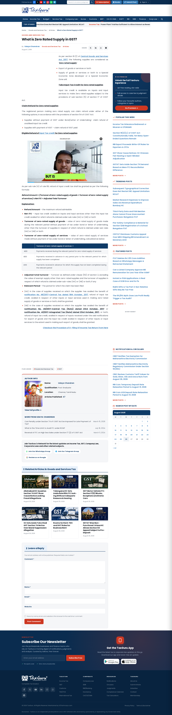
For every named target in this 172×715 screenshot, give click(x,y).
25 (121, 439)
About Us (133, 681)
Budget (46, 19)
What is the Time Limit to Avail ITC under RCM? (45, 428)
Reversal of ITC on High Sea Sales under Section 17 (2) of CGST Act (54, 432)
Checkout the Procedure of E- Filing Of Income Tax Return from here (75, 327)
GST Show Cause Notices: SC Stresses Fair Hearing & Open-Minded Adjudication (130, 156)
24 (115, 439)
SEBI (134, 19)
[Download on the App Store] (129, 661)
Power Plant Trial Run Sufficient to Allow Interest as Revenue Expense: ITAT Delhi (96, 24)
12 (126, 430)
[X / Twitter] (37, 2)
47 (64, 397)
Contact (133, 692)
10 (115, 430)
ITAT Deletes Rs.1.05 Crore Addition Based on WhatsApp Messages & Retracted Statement (129, 261)
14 (137, 430)
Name (27, 587)
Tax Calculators (112, 695)
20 (131, 435)
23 (147, 435)
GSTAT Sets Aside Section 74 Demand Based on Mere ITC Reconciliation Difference (130, 167)
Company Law (71, 19)
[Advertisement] (39, 78)
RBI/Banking (87, 688)
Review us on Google (37, 457)
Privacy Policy (129, 706)
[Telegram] (54, 2)
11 (120, 430)
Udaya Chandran (32, 46)
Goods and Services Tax (37, 30)
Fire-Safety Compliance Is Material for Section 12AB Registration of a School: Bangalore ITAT (130, 226)
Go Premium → (131, 108)
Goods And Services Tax (44, 369)
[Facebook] (34, 2)
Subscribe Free (75, 658)
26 (126, 439)
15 (142, 430)
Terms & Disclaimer (143, 706)
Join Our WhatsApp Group (39, 451)
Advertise (134, 688)
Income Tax (35, 19)
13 (131, 430)
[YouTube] (41, 2)
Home (25, 19)
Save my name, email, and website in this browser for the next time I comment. (55, 616)
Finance (142, 19)
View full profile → (33, 410)
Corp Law (153, 19)
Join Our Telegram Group (68, 451)
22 (142, 435)
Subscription (104, 2)
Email (27, 597)
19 (126, 435)
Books (117, 2)
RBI (128, 19)
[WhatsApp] (51, 2)
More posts (118, 175)
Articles (52, 30)
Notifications (111, 681)
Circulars (110, 685)
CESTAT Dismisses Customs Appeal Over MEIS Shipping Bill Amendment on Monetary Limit (131, 237)
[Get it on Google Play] (112, 661)
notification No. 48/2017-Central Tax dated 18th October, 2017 (56, 294)
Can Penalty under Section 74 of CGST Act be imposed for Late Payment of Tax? (58, 422)
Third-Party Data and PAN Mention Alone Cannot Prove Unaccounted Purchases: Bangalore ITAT (129, 214)
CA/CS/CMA (87, 695)
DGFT (121, 19)
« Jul (114, 448)
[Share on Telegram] (106, 48)
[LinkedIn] (44, 2)
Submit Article (135, 685)
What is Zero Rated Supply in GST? (49, 39)
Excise (83, 19)
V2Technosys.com (65, 705)
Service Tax (57, 19)
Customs (93, 19)
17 (115, 435)
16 (147, 430)
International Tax (65, 695)
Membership (135, 695)
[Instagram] (47, 2)
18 (121, 435)
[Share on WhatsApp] (101, 48)
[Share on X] (90, 48)
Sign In (144, 2)
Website (28, 607)
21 (137, 435)
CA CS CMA (111, 19)
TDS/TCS (62, 692)
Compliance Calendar (115, 692)
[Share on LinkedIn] (96, 48)
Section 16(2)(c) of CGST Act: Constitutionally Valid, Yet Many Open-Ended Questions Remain (131, 136)
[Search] (92, 2)
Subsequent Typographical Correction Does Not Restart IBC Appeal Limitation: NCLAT (131, 191)
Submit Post (131, 2)
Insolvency (87, 692)
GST (102, 19)
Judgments (111, 688)
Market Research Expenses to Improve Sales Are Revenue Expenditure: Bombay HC (131, 203)
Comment (29, 559)
